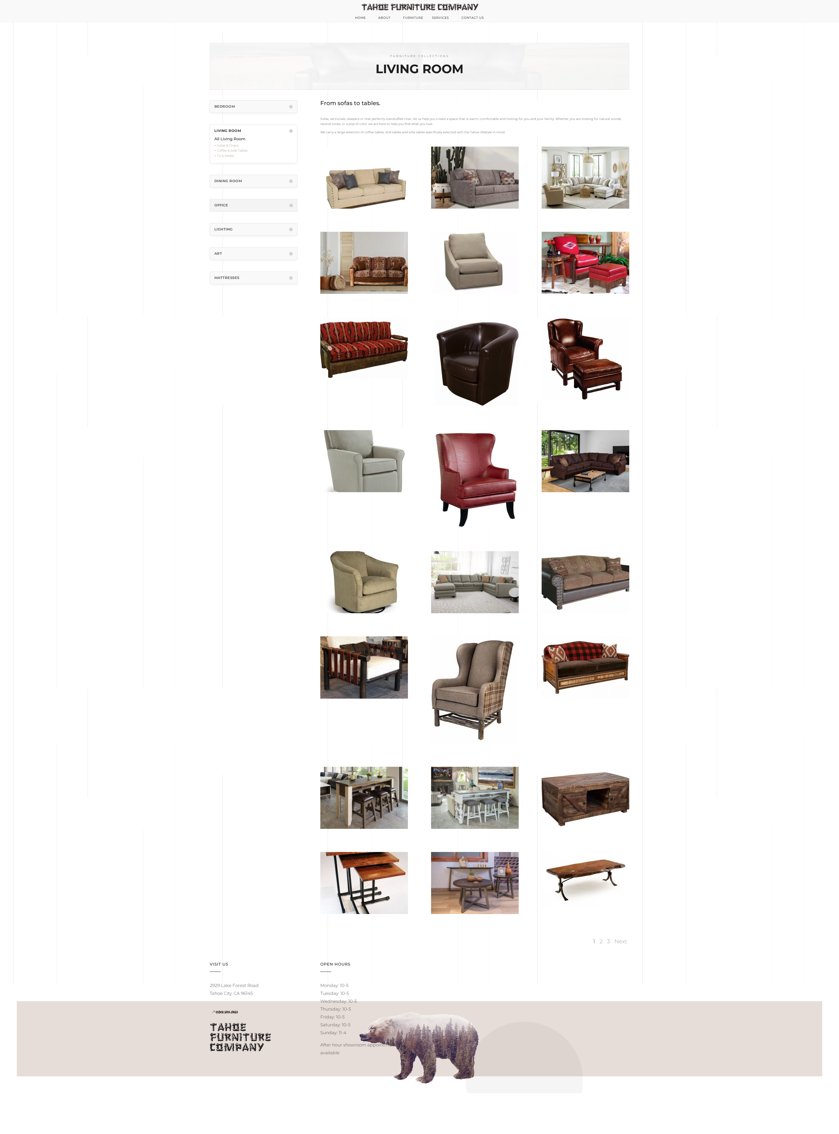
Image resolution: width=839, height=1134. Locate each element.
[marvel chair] (475, 406)
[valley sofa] (585, 612)
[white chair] (364, 697)
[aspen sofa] (364, 293)
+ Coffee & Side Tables (231, 150)
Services (440, 18)
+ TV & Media (224, 156)
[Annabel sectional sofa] (585, 207)
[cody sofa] (364, 378)
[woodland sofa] (585, 697)
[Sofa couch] (475, 207)
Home (360, 18)
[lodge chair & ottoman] (585, 399)
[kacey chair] (364, 491)
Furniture (413, 18)
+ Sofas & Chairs (226, 145)
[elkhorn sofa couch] (585, 491)
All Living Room (229, 139)
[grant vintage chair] (475, 527)
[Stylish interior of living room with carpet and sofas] (475, 612)
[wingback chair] (475, 742)
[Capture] (475, 293)
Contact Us (472, 18)
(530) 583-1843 (227, 1012)
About (384, 18)
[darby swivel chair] (364, 612)
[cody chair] (585, 293)
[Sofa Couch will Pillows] (364, 207)
